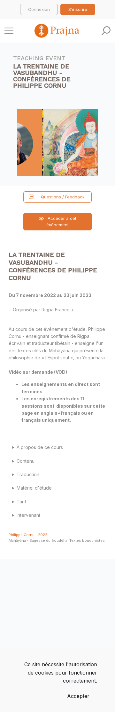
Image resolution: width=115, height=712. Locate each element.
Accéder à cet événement (61, 222)
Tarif (21, 501)
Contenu (25, 461)
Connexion (39, 9)
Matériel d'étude (34, 488)
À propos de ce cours (40, 447)
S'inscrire (77, 9)
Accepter (78, 696)
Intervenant (28, 515)
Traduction (28, 474)
